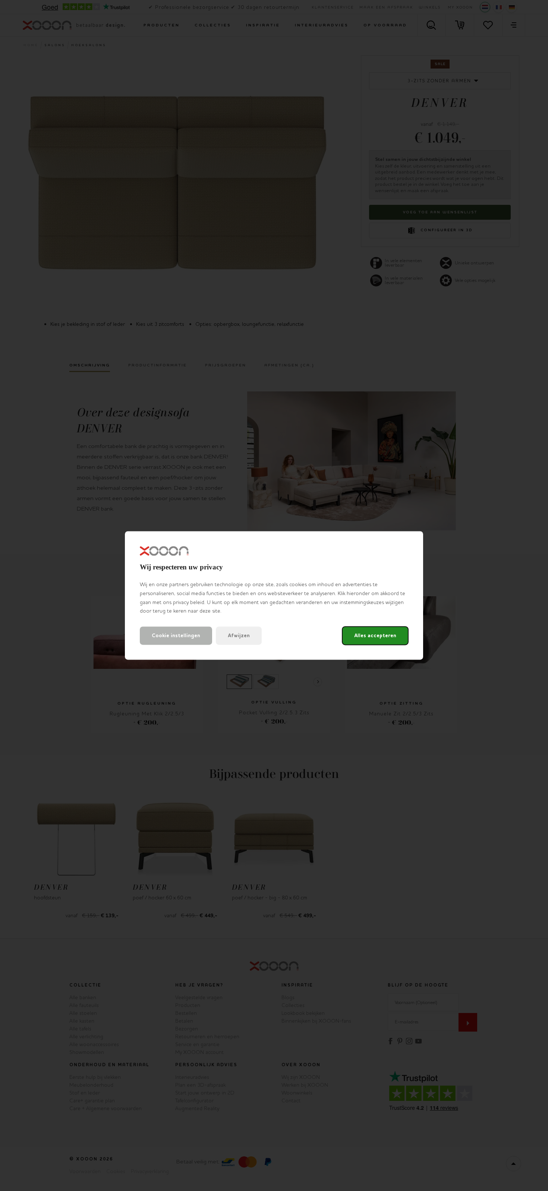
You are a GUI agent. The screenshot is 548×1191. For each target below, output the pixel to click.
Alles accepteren (375, 635)
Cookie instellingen (176, 635)
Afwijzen (239, 635)
